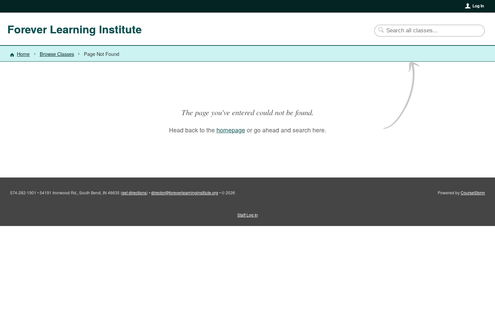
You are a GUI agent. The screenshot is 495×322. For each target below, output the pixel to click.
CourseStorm (473, 192)
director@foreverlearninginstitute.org (184, 192)
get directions (134, 192)
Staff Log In (247, 215)
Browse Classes (57, 53)
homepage (231, 130)
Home (23, 53)
